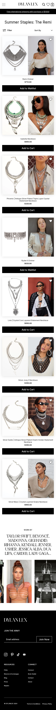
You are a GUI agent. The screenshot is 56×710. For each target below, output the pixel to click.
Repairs (6, 685)
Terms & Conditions (33, 704)
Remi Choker (28, 79)
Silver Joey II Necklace (28, 380)
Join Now (44, 639)
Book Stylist (32, 674)
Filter (9, 30)
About (30, 682)
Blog (5, 678)
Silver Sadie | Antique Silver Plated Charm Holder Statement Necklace (28, 441)
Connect (31, 670)
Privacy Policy (47, 704)
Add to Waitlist (28, 88)
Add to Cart (28, 148)
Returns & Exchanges (11, 674)
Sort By (37, 30)
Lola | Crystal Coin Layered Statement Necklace (28, 320)
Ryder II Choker (28, 260)
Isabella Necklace (28, 139)
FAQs (6, 670)
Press (6, 682)
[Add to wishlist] (50, 39)
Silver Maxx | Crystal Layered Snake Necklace (28, 502)
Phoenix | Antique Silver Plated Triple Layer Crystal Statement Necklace (28, 200)
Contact (31, 678)
